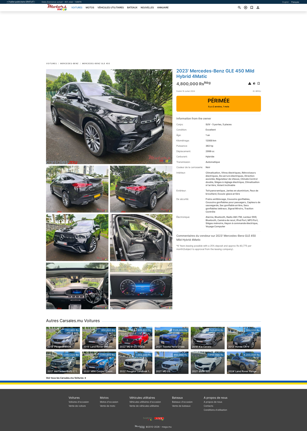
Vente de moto (107, 405)
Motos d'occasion (109, 401)
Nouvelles (147, 7)
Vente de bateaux (181, 405)
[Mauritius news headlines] (159, 418)
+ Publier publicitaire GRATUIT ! (21, 2)
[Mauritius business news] (147, 418)
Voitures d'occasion (79, 401)
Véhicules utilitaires (111, 7)
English (285, 2)
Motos (90, 7)
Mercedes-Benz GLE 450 (96, 63)
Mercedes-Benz (69, 63)
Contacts (208, 405)
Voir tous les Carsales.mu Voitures (65, 377)
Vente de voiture (77, 405)
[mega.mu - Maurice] (139, 426)
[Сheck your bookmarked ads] (252, 7)
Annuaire (163, 7)
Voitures (76, 7)
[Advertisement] (153, 37)
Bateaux (132, 7)
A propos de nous (215, 397)
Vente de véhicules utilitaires (144, 405)
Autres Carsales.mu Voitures (73, 320)
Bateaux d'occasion (182, 401)
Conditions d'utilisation (215, 409)
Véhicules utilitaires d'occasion (145, 401)
